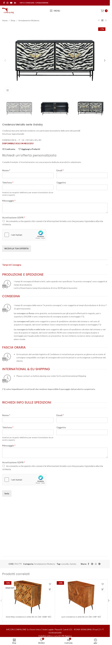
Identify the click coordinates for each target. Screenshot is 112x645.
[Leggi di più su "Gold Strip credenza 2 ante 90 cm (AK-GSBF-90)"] (50, 589)
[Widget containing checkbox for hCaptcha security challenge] (24, 234)
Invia (7, 493)
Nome (6, 170)
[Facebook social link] (4, 3)
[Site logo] (8, 10)
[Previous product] (99, 20)
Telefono (7, 182)
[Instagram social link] (7, 3)
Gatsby (73, 564)
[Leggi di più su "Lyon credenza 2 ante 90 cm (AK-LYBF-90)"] (102, 589)
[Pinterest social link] (92, 564)
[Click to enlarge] (7, 90)
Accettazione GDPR (13, 217)
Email (60, 170)
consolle (65, 564)
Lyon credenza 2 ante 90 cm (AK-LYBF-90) (81, 616)
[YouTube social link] (11, 3)
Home (5, 20)
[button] (5, 60)
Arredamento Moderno (28, 20)
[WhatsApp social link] (96, 564)
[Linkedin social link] (15, 3)
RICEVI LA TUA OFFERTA (17, 248)
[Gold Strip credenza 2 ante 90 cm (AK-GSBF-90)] (28, 597)
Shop (13, 20)
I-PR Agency (66, 636)
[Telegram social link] (99, 564)
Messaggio (8, 200)
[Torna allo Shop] (102, 20)
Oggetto (61, 182)
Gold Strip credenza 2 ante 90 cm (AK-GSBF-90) (28, 616)
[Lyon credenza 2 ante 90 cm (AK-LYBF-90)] (81, 597)
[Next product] (106, 20)
